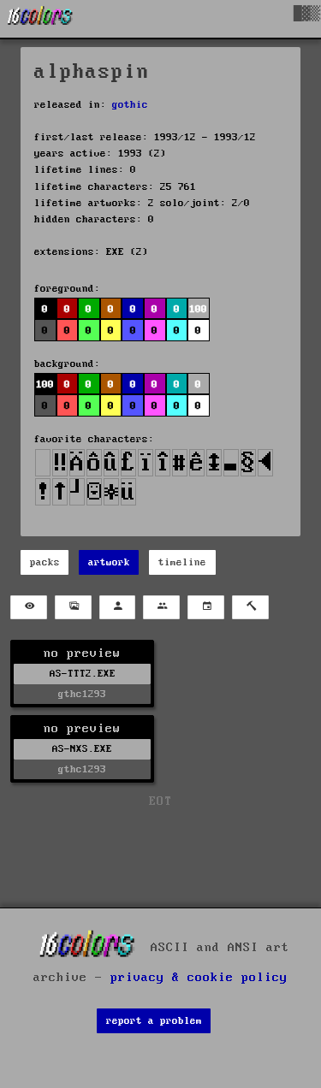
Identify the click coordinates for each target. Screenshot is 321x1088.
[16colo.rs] (40, 19)
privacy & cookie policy (199, 978)
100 (45, 384)
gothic (130, 104)
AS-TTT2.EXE (83, 673)
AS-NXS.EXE (82, 748)
